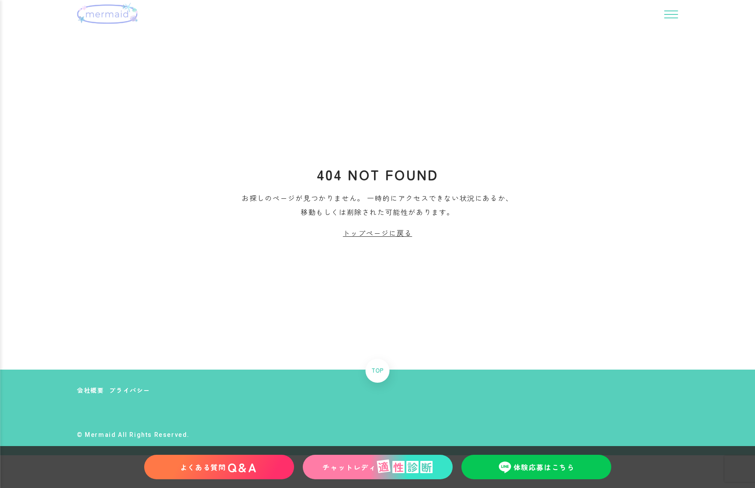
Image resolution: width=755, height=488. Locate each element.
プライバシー (129, 390)
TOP (377, 371)
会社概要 (90, 390)
